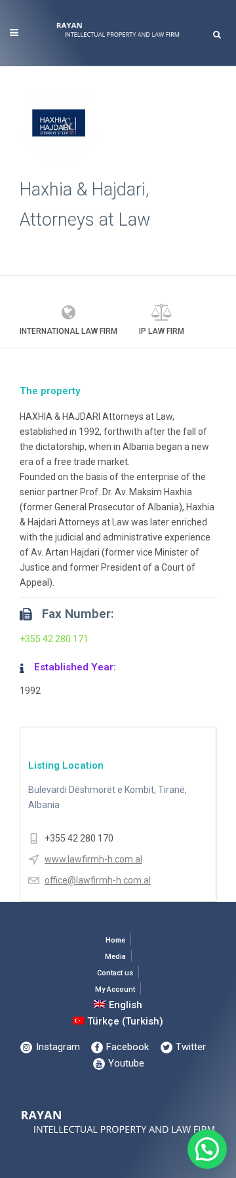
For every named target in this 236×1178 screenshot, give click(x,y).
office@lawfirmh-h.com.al (98, 880)
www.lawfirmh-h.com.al (93, 859)
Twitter (189, 1047)
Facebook (126, 1047)
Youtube (125, 1063)
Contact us (115, 973)
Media (115, 956)
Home (115, 940)
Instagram (56, 1047)
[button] (207, 1149)
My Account (115, 989)
